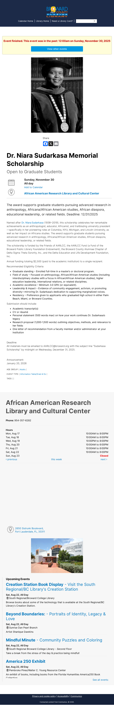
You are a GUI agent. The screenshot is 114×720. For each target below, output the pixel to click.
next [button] (103, 459)
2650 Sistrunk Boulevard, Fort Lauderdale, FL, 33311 (30, 530)
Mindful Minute (54, 640)
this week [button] (56, 459)
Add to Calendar (33, 187)
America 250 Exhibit (25, 661)
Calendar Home (25, 21)
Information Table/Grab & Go (33, 374)
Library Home (42, 21)
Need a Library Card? (62, 21)
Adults (23, 369)
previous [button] (12, 459)
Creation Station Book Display (50, 587)
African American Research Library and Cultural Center (61, 193)
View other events (57, 48)
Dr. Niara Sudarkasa (32, 222)
